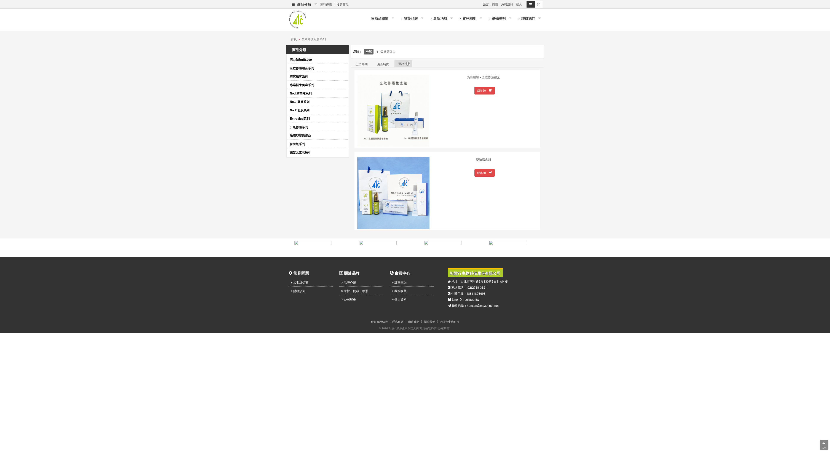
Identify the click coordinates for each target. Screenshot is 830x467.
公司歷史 (349, 299)
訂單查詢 (400, 282)
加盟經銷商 (300, 282)
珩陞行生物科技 (449, 321)
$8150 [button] (483, 173)
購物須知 (298, 291)
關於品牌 (410, 18)
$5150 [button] (483, 90)
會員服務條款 (379, 321)
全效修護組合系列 (314, 39)
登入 (519, 4)
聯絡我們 (527, 18)
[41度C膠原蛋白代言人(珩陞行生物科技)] (297, 19)
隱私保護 (398, 321)
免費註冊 (507, 4)
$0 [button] (538, 4)
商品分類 (303, 4)
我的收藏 (400, 291)
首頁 (294, 39)
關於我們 (429, 321)
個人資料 (400, 299)
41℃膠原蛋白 (386, 51)
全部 (369, 51)
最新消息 (440, 18)
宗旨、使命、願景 (355, 291)
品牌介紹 (349, 282)
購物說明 (498, 18)
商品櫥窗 (381, 18)
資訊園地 (469, 18)
